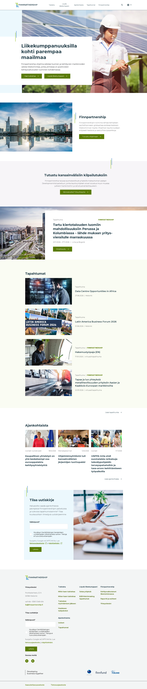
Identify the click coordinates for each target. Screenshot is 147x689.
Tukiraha (52, 5)
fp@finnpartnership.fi (34, 605)
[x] (26, 661)
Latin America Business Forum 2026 (95, 321)
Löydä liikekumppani (64, 5)
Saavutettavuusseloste (34, 685)
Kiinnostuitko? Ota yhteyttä (74, 192)
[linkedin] (32, 661)
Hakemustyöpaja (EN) (87, 352)
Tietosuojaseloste (58, 685)
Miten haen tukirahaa (67, 596)
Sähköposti (34, 522)
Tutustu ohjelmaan (90, 137)
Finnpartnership (103, 5)
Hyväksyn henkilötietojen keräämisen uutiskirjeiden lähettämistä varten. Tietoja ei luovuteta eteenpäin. (50, 534)
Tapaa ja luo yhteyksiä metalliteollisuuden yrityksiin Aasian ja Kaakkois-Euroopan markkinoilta (97, 382)
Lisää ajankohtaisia (111, 479)
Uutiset (61, 623)
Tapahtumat (91, 5)
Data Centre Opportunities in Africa (95, 291)
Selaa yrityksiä (85, 592)
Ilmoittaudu (61, 249)
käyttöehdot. (54, 543)
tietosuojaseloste (37, 543)
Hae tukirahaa (30, 76)
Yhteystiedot (106, 604)
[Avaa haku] (122, 5)
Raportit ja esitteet (108, 599)
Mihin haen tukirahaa (66, 592)
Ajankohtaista (79, 5)
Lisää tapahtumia (112, 412)
